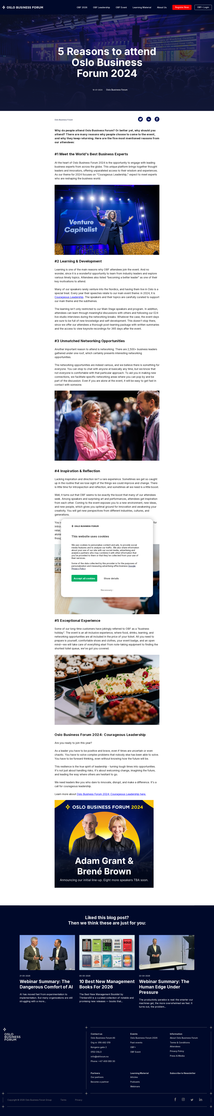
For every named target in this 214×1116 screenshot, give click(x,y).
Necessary (107, 590)
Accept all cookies (84, 578)
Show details (111, 578)
